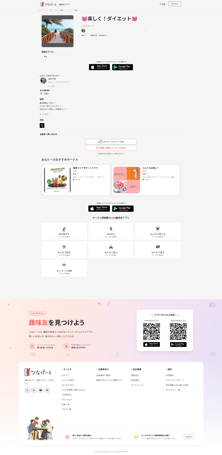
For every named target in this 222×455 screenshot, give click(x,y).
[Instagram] (33, 390)
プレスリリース (137, 385)
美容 (51, 10)
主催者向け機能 (103, 375)
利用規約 (170, 375)
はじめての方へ (68, 385)
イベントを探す (68, 380)
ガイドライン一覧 (173, 389)
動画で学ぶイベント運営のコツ (109, 380)
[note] (47, 390)
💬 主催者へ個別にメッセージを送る (111, 148)
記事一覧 (66, 404)
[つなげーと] (38, 372)
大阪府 (56, 10)
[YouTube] (40, 390)
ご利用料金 (66, 394)
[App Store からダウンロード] (151, 344)
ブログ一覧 (66, 409)
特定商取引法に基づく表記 (177, 385)
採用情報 (135, 380)
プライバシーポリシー (175, 380)
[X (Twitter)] (27, 390)
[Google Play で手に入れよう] (178, 344)
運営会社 (135, 375)
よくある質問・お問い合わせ (73, 389)
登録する (189, 437)
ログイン (175, 4)
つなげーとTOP (43, 10)
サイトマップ (67, 399)
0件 (86, 35)
